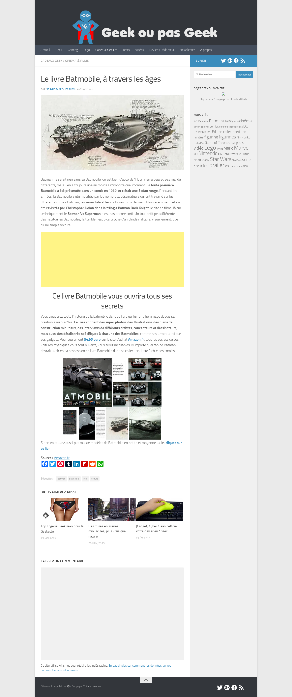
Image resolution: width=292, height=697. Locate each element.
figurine (211, 137)
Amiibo (204, 121)
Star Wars (220, 159)
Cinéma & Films (77, 61)
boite (236, 121)
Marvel (242, 147)
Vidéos (139, 50)
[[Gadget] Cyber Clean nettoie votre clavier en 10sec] (160, 509)
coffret (197, 127)
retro (197, 160)
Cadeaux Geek (104, 50)
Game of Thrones (217, 142)
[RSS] (242, 60)
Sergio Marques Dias (60, 89)
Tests (126, 50)
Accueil (45, 50)
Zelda (244, 166)
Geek (58, 50)
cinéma (245, 120)
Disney (198, 132)
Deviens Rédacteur (161, 50)
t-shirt (198, 166)
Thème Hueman (92, 686)
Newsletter (187, 50)
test (206, 165)
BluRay (228, 121)
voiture (94, 478)
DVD (209, 132)
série (246, 159)
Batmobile (74, 478)
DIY (204, 132)
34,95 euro (92, 339)
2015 (197, 121)
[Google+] (229, 60)
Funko (246, 137)
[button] (112, 132)
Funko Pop (199, 143)
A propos (206, 50)
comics (214, 126)
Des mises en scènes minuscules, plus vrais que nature (107, 531)
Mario (228, 148)
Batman (61, 478)
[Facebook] (236, 60)
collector (205, 126)
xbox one (236, 166)
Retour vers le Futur (235, 154)
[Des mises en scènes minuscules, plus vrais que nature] (112, 509)
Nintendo (208, 153)
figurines (227, 137)
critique (232, 126)
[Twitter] (223, 60)
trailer (217, 165)
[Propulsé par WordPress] (68, 686)
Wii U (228, 166)
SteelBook (237, 160)
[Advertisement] (112, 259)
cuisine (239, 127)
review (205, 160)
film (239, 137)
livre (85, 478)
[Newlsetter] (249, 60)
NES (196, 154)
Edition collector (224, 132)
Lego (86, 50)
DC (245, 126)
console (223, 126)
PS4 (220, 154)
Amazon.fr (136, 339)
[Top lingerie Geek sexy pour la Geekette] (64, 509)
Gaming (73, 50)
